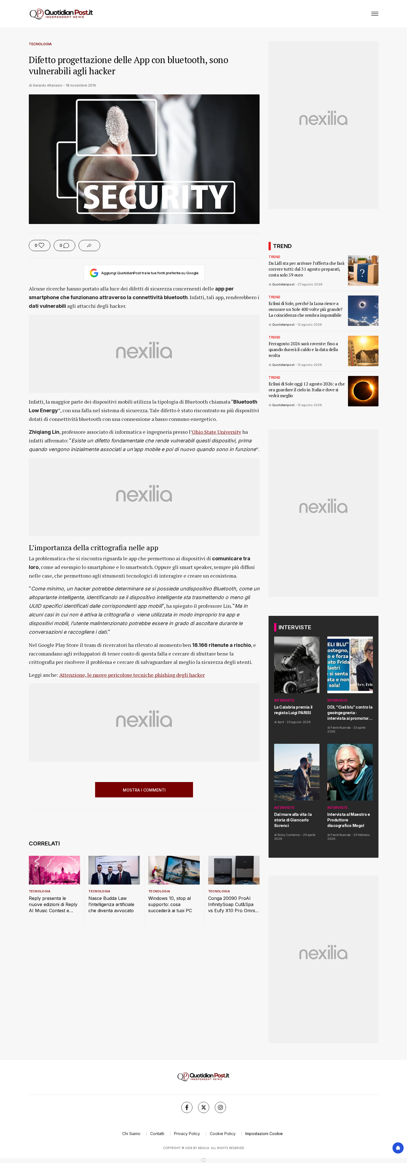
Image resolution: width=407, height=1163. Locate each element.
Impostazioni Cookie (264, 1133)
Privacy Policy (187, 1133)
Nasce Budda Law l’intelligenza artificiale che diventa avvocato (111, 904)
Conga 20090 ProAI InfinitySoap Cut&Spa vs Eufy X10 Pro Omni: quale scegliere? (232, 904)
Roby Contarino (288, 835)
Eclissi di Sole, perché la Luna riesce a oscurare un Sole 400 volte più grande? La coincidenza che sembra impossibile (305, 309)
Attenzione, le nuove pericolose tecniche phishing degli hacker (132, 674)
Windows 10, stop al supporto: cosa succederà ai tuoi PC (170, 904)
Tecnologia (40, 44)
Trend (274, 257)
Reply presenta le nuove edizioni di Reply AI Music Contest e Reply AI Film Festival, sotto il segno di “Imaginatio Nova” (53, 904)
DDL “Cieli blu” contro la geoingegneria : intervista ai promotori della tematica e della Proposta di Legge (350, 713)
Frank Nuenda (340, 728)
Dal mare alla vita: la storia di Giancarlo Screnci (293, 820)
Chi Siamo (131, 1133)
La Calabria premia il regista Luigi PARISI (293, 710)
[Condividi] (89, 245)
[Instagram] (220, 1107)
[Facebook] (186, 1107)
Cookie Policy (223, 1133)
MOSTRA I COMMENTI (144, 790)
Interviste (284, 700)
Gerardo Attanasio (47, 85)
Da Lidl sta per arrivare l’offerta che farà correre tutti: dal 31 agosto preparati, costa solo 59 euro (306, 269)
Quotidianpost (283, 284)
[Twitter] (203, 1107)
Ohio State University (216, 431)
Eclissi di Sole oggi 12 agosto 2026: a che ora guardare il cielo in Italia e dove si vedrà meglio (307, 390)
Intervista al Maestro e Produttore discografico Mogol (348, 820)
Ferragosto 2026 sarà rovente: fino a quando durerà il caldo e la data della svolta (303, 349)
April (280, 722)
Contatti (157, 1133)
